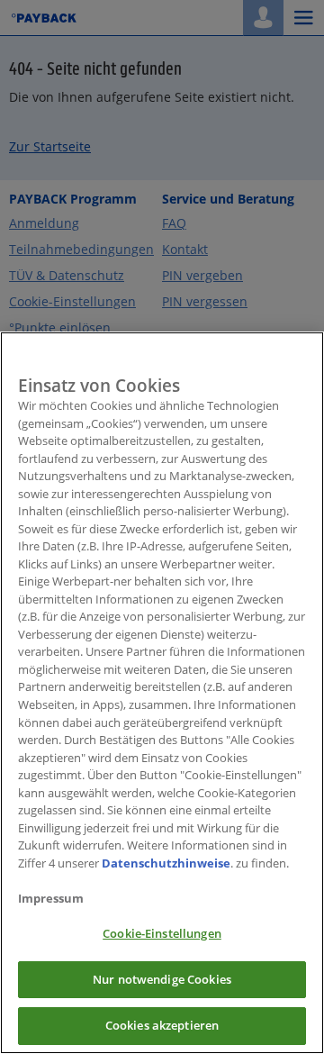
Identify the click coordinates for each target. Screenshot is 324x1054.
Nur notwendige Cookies (162, 979)
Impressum (51, 898)
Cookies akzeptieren (162, 1025)
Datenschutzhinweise (166, 863)
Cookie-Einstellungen (162, 933)
